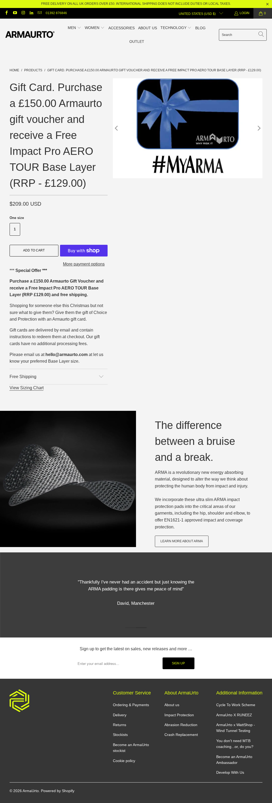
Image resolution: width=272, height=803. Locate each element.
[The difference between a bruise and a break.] (68, 479)
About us (171, 705)
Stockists (120, 734)
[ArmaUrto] (29, 34)
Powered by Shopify (57, 791)
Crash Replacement (181, 734)
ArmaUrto (31, 791)
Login (244, 13)
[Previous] (117, 128)
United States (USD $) (197, 14)
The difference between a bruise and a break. (195, 441)
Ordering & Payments (131, 705)
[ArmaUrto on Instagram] (23, 13)
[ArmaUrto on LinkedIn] (31, 13)
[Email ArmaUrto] (39, 13)
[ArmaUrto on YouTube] (14, 13)
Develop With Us (230, 772)
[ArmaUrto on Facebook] (6, 13)
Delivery (119, 715)
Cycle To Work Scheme (235, 705)
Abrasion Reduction (180, 725)
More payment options (84, 264)
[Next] (258, 128)
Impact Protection (179, 715)
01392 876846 (56, 13)
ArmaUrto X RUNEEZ (234, 715)
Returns (119, 725)
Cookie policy (124, 761)
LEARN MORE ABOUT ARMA (181, 541)
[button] (74, 28)
